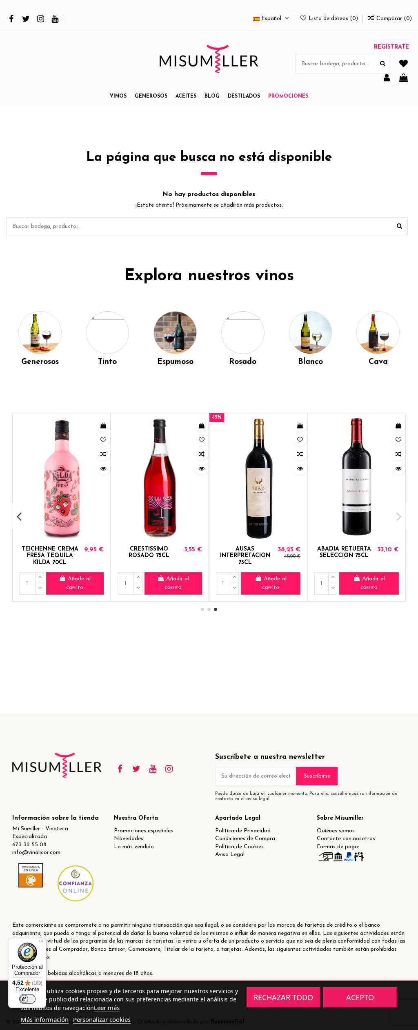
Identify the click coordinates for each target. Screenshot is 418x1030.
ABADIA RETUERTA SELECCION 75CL (344, 552)
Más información (45, 1019)
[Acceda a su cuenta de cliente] (386, 79)
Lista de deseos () (333, 19)
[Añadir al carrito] (103, 425)
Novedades (128, 839)
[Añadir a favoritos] (103, 440)
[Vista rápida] (103, 468)
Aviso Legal (230, 855)
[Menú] (41, 943)
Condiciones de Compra (245, 839)
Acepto (360, 997)
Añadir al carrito (78, 583)
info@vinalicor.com (36, 852)
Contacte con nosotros (346, 839)
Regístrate (391, 47)
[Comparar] (103, 454)
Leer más (107, 1007)
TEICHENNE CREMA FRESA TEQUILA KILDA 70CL (50, 556)
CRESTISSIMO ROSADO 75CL (149, 552)
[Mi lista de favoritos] (403, 64)
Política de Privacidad (243, 831)
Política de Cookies (239, 847)
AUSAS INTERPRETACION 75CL (245, 556)
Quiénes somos (336, 831)
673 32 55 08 (29, 845)
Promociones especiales (143, 831)
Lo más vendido (134, 847)
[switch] (27, 999)
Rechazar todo (283, 997)
